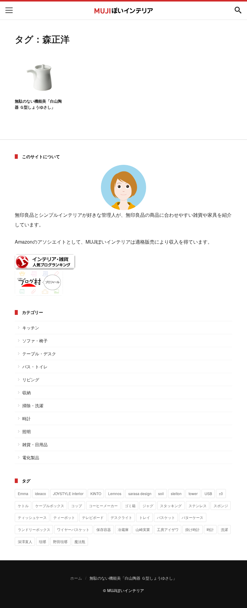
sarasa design (140, 493)
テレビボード (93, 517)
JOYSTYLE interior (68, 493)
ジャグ (147, 505)
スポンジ (221, 505)
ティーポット (64, 517)
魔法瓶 (79, 541)
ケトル (23, 505)
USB (208, 493)
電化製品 (30, 457)
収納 (26, 392)
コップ (76, 505)
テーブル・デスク (39, 353)
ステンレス (198, 505)
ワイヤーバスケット (73, 529)
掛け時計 (192, 529)
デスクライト (121, 517)
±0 (221, 493)
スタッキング (171, 505)
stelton (176, 493)
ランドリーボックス (34, 529)
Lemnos (114, 493)
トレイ (144, 517)
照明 (26, 431)
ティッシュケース (32, 517)
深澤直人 (25, 541)
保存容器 (103, 529)
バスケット (166, 517)
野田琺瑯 (60, 541)
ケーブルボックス (49, 505)
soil (161, 493)
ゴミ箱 (130, 505)
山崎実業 (143, 529)
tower (193, 493)
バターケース (192, 517)
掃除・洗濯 (32, 405)
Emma (23, 493)
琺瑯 (42, 541)
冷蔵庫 (123, 529)
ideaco (40, 493)
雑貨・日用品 (35, 444)
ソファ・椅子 (35, 341)
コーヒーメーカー (103, 505)
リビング (30, 379)
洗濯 (224, 529)
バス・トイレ (35, 366)
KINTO (95, 493)
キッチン (30, 328)
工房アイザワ (168, 529)
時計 (26, 418)
